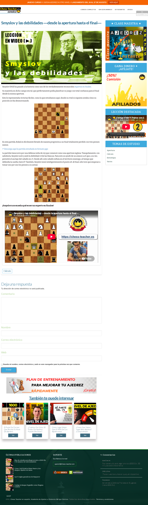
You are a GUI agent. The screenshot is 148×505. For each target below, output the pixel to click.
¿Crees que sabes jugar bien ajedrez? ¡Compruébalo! (83, 429)
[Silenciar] (139, 134)
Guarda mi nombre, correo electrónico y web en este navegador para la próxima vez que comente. (41, 364)
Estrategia (111, 158)
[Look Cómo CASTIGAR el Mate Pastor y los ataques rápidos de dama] (9, 470)
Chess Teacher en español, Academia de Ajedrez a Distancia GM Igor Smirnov (39, 499)
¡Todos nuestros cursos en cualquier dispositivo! (120, 474)
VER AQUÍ (113, 2)
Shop (9, 496)
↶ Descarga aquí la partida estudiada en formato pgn (25, 149)
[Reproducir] (109, 134)
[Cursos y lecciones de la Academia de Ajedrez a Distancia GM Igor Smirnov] (10, 10)
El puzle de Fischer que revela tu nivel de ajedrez (12, 429)
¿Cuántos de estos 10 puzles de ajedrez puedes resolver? (37, 429)
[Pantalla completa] (143, 134)
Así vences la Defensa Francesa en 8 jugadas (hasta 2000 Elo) (119, 484)
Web (3, 352)
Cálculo (110, 154)
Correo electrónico (11, 340)
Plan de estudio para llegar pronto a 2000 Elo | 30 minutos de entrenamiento (121, 464)
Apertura (111, 150)
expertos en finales (83, 87)
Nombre (6, 327)
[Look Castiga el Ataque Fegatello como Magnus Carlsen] (9, 487)
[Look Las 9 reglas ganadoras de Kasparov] (9, 479)
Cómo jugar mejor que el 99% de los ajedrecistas (60, 429)
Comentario (8, 294)
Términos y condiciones (105, 499)
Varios (109, 162)
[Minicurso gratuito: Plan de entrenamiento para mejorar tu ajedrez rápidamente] (51, 385)
